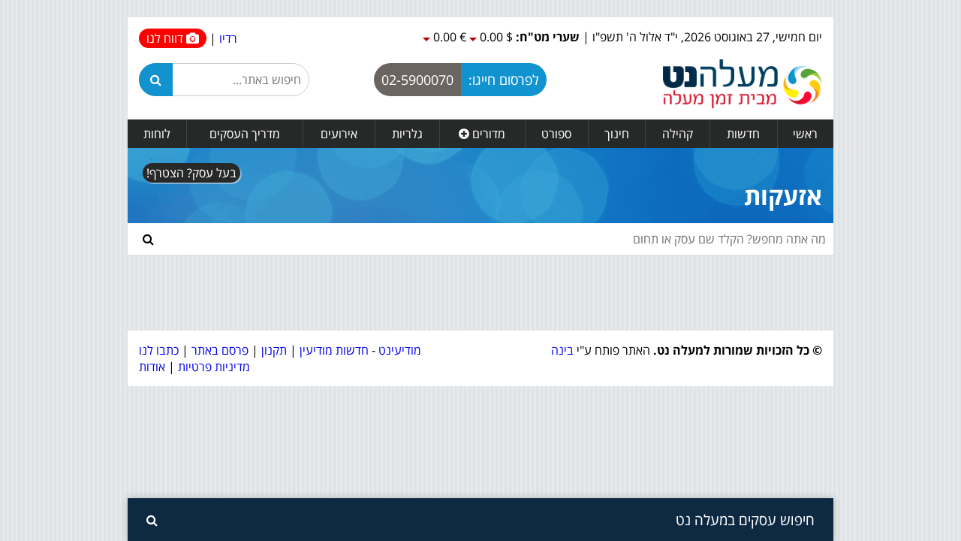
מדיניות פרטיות (212, 366)
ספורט (556, 133)
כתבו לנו (159, 350)
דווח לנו (166, 38)
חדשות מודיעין (334, 350)
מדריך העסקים (244, 133)
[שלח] (148, 239)
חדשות (743, 133)
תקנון (274, 350)
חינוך (616, 133)
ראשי (805, 133)
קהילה (677, 133)
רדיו (228, 38)
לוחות (156, 133)
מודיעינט (399, 350)
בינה (562, 350)
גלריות (407, 133)
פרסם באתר (220, 350)
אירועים (339, 133)
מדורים (487, 133)
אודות (152, 366)
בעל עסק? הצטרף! (191, 173)
